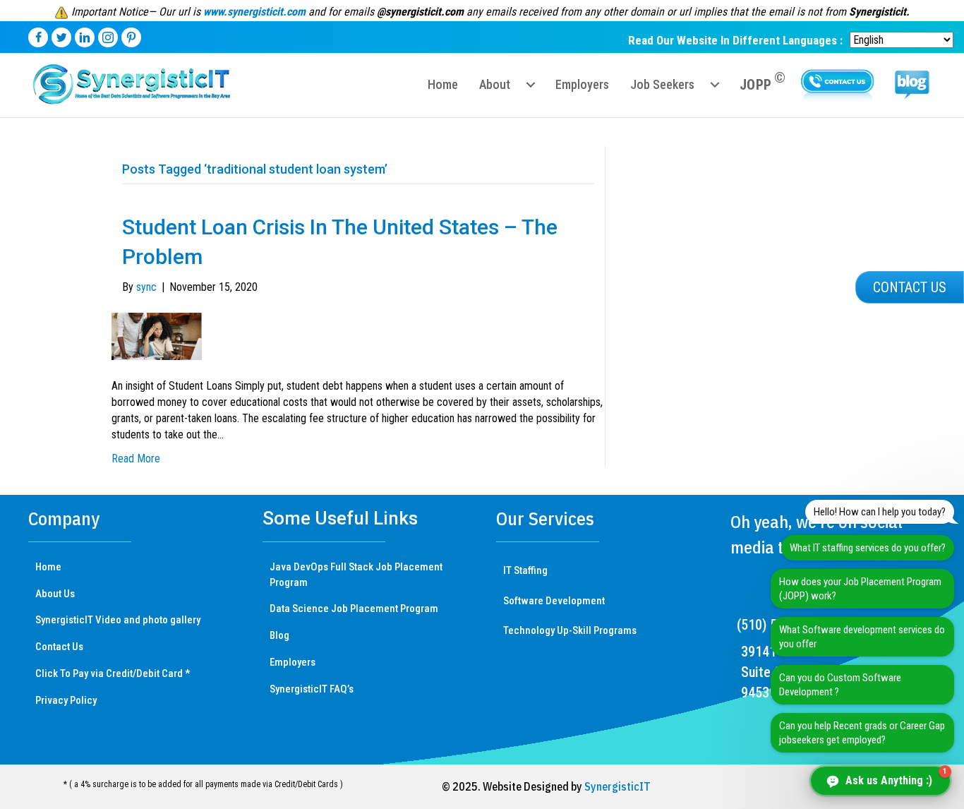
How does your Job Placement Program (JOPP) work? (860, 588)
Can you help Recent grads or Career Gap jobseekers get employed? (862, 732)
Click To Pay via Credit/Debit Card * (112, 673)
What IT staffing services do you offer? (868, 547)
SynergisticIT (617, 786)
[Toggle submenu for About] (531, 84)
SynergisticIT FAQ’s (312, 689)
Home (48, 567)
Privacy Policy (66, 700)
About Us (55, 593)
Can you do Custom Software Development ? (840, 684)
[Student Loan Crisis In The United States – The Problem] (157, 335)
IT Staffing (525, 570)
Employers (292, 662)
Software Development (554, 600)
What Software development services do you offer (862, 636)
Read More (136, 458)
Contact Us (59, 646)
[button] (909, 287)
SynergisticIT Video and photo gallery (117, 619)
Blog (279, 635)
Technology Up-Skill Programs (570, 630)
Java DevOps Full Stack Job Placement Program (356, 575)
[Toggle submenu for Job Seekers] (715, 84)
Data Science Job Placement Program (354, 608)
